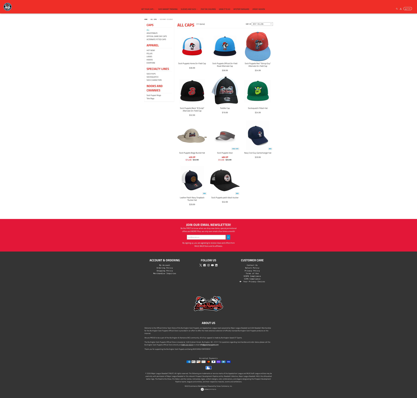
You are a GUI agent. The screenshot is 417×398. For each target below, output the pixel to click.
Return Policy (252, 268)
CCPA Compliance (252, 279)
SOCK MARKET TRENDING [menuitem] (168, 9)
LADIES (149, 56)
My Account (164, 265)
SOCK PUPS (151, 73)
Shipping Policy (165, 271)
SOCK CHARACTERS (154, 80)
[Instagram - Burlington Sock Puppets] (208, 265)
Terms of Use (252, 273)
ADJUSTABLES (152, 33)
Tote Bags (150, 98)
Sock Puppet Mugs (154, 95)
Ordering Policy (165, 268)
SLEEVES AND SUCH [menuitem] (188, 9)
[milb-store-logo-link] (209, 368)
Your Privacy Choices (253, 282)
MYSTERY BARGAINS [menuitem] (241, 9)
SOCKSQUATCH (152, 77)
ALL (148, 30)
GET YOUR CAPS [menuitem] (147, 9)
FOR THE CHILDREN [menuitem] (208, 9)
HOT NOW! (151, 50)
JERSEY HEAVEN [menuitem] (258, 9)
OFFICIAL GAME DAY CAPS (157, 36)
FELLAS (149, 53)
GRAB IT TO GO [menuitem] (224, 9)
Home (145, 19)
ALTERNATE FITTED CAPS (156, 39)
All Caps (154, 19)
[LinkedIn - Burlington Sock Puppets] (216, 265)
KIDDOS (150, 59)
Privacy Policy (252, 271)
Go (228, 237)
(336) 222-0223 (187, 344)
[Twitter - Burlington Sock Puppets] (200, 265)
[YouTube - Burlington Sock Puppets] (212, 265)
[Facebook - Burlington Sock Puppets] (204, 265)
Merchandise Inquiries (164, 273)
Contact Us (252, 265)
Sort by (248, 24)
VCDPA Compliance (252, 276)
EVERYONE (151, 62)
